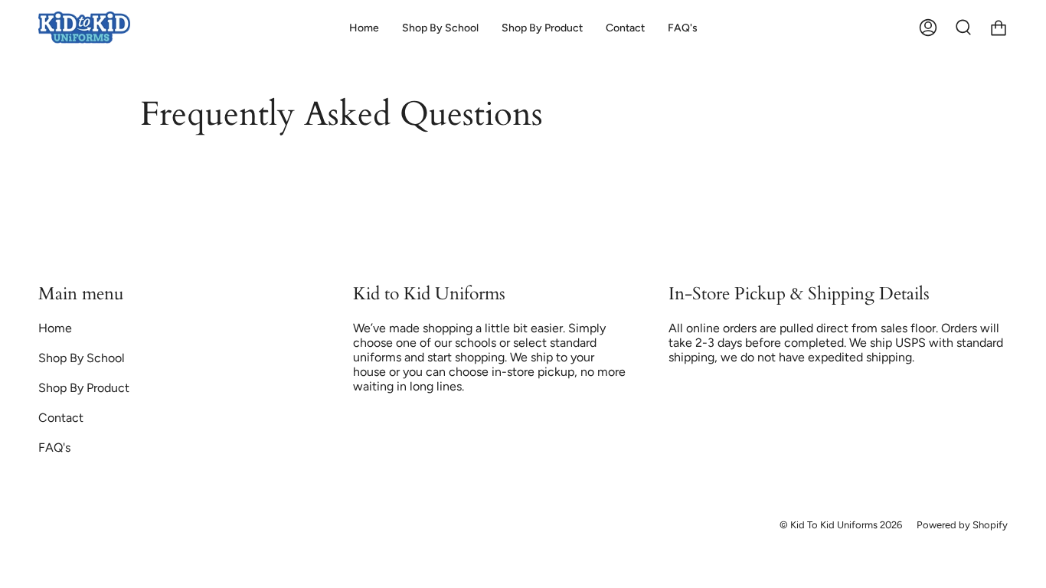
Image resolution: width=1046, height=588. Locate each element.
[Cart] (998, 28)
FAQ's (54, 447)
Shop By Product (83, 388)
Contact (60, 417)
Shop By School (81, 358)
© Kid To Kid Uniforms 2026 (841, 525)
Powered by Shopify (962, 525)
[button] (440, 28)
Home (55, 328)
